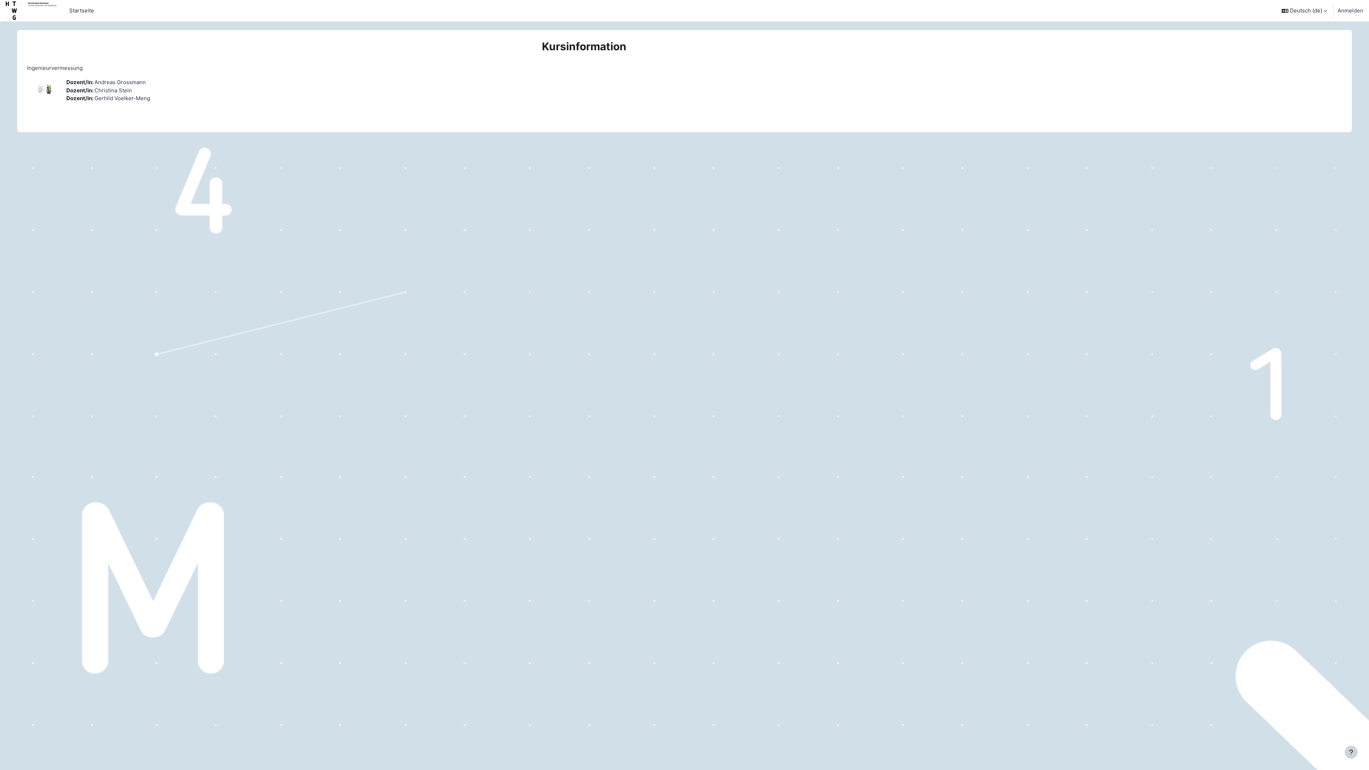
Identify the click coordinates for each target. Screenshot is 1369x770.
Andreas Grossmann (120, 82)
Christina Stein (113, 90)
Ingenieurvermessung (55, 68)
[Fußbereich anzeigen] (1351, 752)
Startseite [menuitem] (81, 10)
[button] (1304, 10)
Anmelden (1350, 10)
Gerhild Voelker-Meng (122, 98)
